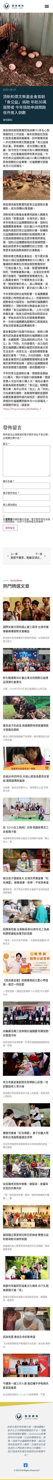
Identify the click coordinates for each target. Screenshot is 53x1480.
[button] (46, 6)
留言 (6, 444)
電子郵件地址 (11, 493)
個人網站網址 (10, 505)
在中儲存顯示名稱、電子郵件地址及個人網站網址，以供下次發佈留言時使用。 (26, 520)
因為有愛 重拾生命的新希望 (19, 1337)
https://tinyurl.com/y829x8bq (20, 409)
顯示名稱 (8, 481)
